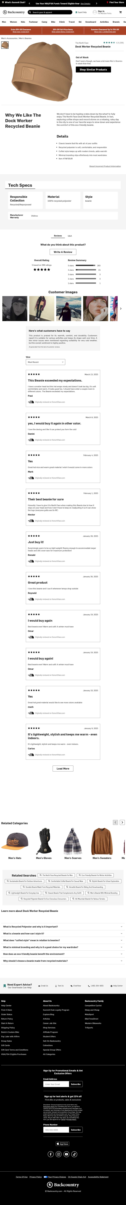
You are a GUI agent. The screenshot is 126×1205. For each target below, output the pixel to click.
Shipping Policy (8, 1027)
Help (3, 1001)
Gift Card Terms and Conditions (14, 1049)
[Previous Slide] (29, 3)
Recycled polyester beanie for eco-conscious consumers (45, 899)
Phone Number (50, 1124)
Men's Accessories (9, 38)
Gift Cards (5, 1045)
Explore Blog (48, 1014)
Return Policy (7, 1018)
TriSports (89, 1027)
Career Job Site (49, 1023)
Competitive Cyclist (93, 1005)
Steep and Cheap (92, 1010)
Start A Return (7, 1023)
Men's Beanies (25, 38)
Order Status (6, 1014)
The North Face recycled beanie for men (57, 875)
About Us (47, 1001)
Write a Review (63, 252)
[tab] (20, 185)
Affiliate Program (50, 1032)
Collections (48, 1045)
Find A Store (6, 1010)
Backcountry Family (94, 1001)
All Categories (49, 1054)
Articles (46, 1018)
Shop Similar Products (93, 69)
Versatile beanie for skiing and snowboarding (86, 887)
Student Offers (49, 1036)
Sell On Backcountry (52, 1041)
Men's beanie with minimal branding (104, 893)
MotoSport (89, 1014)
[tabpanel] (63, 206)
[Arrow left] (115, 822)
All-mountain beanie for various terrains (90, 899)
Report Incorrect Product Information (105, 166)
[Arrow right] (122, 822)
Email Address (50, 1079)
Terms (63, 1119)
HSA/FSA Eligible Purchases (13, 1054)
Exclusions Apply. (49, 1106)
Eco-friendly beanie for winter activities (97, 875)
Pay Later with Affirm (10, 1036)
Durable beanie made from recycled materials (43, 887)
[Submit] (30, 12)
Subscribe (76, 1084)
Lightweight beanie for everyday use (25, 893)
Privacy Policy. (71, 1119)
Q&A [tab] (70, 235)
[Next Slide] (96, 3)
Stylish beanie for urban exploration (105, 881)
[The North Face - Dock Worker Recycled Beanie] (5, 45)
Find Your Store (117, 2)
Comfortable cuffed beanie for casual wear (67, 881)
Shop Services (49, 1027)
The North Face (81, 42)
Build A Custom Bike (10, 1032)
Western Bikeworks (93, 1023)
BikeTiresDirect (91, 1018)
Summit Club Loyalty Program (56, 1010)
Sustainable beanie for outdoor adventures (26, 881)
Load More (63, 768)
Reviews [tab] (58, 235)
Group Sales (6, 1041)
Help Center (6, 1005)
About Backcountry (51, 1005)
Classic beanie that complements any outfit (64, 893)
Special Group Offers (52, 1049)
